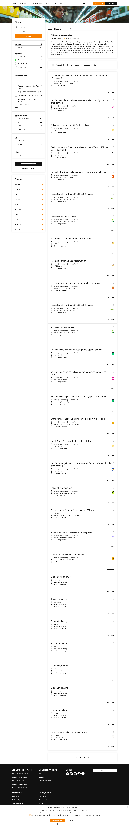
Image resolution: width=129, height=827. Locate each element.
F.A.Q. (40, 773)
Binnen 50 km (22, 63)
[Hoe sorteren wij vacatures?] (41, 44)
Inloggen (111, 3)
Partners (41, 803)
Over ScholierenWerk (45, 780)
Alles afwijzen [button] (72, 820)
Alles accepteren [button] (57, 820)
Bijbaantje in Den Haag (19, 784)
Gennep (17, 229)
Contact (55, 3)
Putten (17, 214)
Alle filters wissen (28, 168)
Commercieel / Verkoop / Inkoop (28, 95)
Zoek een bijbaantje (18, 800)
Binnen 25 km (22, 60)
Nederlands (21, 140)
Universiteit (21, 129)
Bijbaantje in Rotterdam (19, 777)
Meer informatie (56, 54)
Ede (16, 194)
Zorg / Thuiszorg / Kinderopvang (28, 92)
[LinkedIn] (68, 773)
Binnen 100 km (22, 67)
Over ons (47, 3)
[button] (64, 824)
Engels (20, 144)
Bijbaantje (57, 29)
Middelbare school (24, 118)
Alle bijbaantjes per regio (20, 787)
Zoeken (28, 36)
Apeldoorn (18, 199)
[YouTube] (75, 773)
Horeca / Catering (23, 105)
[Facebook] (83, 773)
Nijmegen (18, 184)
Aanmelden (15, 796)
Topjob (20, 155)
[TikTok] (79, 773)
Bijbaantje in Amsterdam (20, 773)
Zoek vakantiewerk (18, 803)
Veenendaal (67, 29)
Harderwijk (18, 209)
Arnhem (17, 189)
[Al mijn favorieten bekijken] (84, 3)
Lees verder (86, 812)
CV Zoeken (42, 796)
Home (50, 29)
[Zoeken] (89, 3)
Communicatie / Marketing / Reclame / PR (27, 100)
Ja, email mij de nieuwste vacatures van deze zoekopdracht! (76, 65)
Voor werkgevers (37, 3)
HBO (19, 126)
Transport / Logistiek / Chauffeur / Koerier (28, 87)
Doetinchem (18, 224)
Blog (61, 3)
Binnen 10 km (22, 56)
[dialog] (64, 816)
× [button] (127, 807)
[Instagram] (72, 773)
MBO (19, 122)
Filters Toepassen (28, 164)
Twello (17, 219)
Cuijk (16, 204)
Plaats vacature (44, 800)
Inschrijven (99, 3)
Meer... (17, 108)
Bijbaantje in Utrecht (18, 780)
